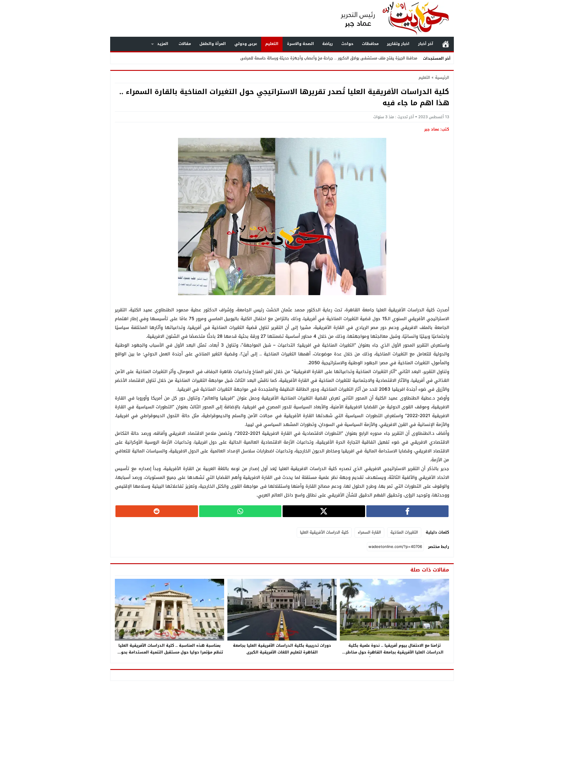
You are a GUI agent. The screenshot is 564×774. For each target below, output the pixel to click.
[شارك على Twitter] (324, 511)
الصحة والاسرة (300, 43)
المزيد (162, 43)
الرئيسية (445, 44)
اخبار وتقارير (398, 43)
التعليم (271, 43)
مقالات (185, 43)
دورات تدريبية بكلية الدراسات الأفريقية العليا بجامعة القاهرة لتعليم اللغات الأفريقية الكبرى (282, 649)
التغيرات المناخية (404, 532)
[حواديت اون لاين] (389, 18)
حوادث (347, 43)
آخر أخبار (425, 43)
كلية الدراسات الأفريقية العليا (324, 532)
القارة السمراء (369, 532)
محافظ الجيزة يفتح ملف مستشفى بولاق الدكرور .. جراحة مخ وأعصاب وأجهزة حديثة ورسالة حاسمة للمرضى (328, 58)
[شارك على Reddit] (157, 511)
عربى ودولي (245, 43)
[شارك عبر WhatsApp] (240, 511)
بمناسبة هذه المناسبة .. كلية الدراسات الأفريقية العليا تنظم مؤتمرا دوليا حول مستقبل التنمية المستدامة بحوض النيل (169, 652)
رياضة (327, 43)
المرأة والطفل (212, 43)
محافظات (370, 43)
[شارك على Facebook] (407, 511)
